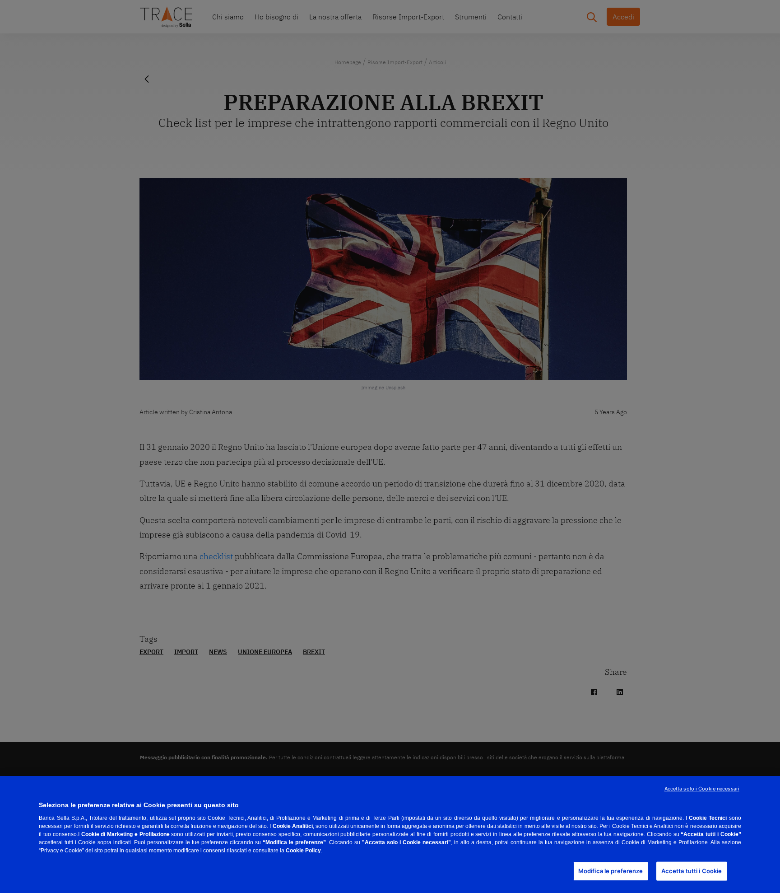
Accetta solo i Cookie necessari (701, 788)
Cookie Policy (303, 850)
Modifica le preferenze (610, 870)
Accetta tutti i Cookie (691, 870)
